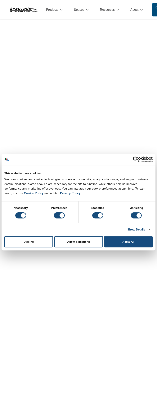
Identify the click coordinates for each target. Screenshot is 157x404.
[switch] (59, 215)
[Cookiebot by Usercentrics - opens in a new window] (136, 159)
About (134, 9)
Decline (29, 241)
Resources (107, 9)
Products (52, 9)
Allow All (128, 241)
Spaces (79, 9)
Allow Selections (78, 241)
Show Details (136, 229)
